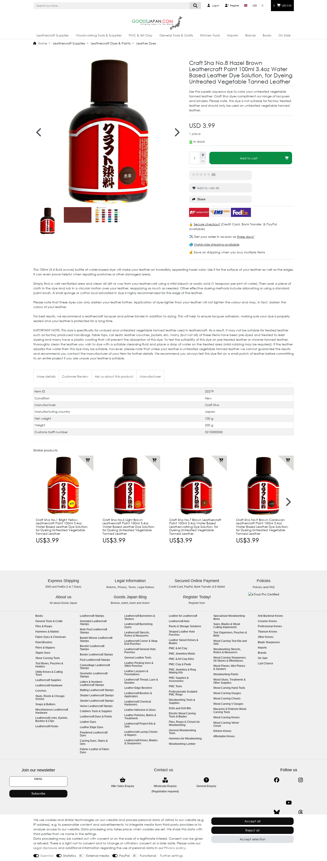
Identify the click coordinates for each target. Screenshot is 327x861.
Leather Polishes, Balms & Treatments (140, 717)
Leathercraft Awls (179, 621)
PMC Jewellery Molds (182, 653)
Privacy (122, 587)
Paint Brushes (43, 642)
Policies (257, 587)
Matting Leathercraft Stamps (97, 690)
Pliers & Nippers (45, 647)
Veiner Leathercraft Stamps (96, 706)
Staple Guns (42, 652)
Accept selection (253, 839)
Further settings (171, 855)
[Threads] (300, 812)
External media (97, 855)
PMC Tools (175, 686)
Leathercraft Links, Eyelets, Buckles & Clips (51, 720)
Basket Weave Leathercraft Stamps (96, 640)
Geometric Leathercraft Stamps (93, 675)
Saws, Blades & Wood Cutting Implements (226, 626)
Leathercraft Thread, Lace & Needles (141, 681)
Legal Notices (145, 587)
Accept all (252, 821)
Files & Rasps (43, 626)
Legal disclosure (45, 848)
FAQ (272, 587)
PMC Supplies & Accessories (179, 680)
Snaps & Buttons (45, 704)
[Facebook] (276, 780)
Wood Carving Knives (226, 717)
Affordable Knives (224, 736)
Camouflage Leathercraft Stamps (95, 667)
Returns (111, 587)
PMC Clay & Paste (180, 664)
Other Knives (265, 637)
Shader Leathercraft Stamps (97, 695)
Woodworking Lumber (182, 744)
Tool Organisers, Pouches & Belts (230, 634)
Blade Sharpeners (269, 642)
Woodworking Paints (225, 674)
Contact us (163, 770)
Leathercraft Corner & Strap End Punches (140, 643)
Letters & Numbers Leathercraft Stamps (92, 684)
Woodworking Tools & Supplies (98, 35)
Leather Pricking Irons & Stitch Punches (138, 665)
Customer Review (75, 376)
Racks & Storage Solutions (185, 626)
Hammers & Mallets (47, 631)
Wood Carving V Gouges (228, 704)
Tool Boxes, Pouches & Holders (49, 665)
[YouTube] (288, 802)
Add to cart (249, 158)
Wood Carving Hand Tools (229, 688)
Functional (148, 855)
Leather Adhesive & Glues (140, 710)
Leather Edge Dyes (91, 727)
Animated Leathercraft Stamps (93, 623)
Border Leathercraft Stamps (96, 654)
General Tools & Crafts (176, 35)
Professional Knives (270, 626)
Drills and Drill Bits (180, 708)
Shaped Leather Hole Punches (182, 633)
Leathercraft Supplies (52, 35)
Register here (197, 603)
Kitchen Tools (210, 35)
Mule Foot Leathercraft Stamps (93, 631)
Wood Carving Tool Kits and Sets (230, 643)
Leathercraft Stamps (92, 616)
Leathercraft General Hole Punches (140, 651)
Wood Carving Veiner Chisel (226, 724)
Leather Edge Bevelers (138, 688)
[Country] (246, 5)
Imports (232, 35)
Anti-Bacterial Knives (270, 616)
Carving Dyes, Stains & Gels (94, 742)
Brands (250, 35)
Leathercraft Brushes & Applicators (138, 695)
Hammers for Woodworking (185, 738)
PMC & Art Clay (140, 35)
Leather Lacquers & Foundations (136, 673)
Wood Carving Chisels (226, 698)
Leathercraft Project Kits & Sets (139, 725)
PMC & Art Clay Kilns (181, 659)
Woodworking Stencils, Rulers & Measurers (227, 651)
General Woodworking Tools (182, 732)
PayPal (124, 855)
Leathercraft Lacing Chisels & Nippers (140, 734)
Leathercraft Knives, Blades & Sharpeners (140, 742)
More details (46, 376)
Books (267, 35)
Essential (46, 855)
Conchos (40, 690)
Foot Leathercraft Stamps (95, 660)
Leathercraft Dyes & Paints (110, 43)
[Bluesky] (276, 812)
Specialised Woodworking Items (229, 618)
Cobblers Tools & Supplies (96, 711)
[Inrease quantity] (203, 155)
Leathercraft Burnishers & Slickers (139, 618)
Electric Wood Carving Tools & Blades (182, 715)
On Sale (285, 35)
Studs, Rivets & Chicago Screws (50, 698)
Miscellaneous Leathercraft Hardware (51, 711)
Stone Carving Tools (47, 658)
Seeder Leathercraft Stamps (97, 700)
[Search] (195, 5)
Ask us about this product (114, 376)
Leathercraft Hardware (49, 685)
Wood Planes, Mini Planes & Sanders (229, 668)
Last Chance (265, 663)
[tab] (46, 376)
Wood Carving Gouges (227, 693)
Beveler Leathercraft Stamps (92, 648)
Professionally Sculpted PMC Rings (183, 693)
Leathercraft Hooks (46, 726)
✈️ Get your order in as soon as (213, 236)
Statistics (69, 855)
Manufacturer (150, 376)
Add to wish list (207, 188)
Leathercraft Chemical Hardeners (137, 703)
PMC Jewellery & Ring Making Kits (182, 671)
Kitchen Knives (222, 731)
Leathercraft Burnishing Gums (138, 626)
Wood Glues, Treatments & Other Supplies (229, 681)
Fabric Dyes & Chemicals (50, 637)
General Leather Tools (137, 657)
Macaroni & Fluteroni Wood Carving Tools (229, 711)
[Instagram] (300, 780)
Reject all (252, 830)
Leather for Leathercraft (183, 616)
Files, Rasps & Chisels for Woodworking (184, 724)
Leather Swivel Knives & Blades (183, 642)
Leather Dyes (145, 43)
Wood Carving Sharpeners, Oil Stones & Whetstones (229, 659)
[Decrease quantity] (203, 161)
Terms (132, 587)
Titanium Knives (267, 631)
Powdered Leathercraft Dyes (93, 734)
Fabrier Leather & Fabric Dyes (94, 751)
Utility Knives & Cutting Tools (49, 674)
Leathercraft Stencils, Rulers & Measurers (137, 634)
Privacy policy (175, 848)
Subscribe (38, 793)
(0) (214, 174)
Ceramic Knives (267, 621)
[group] (63, 486)
